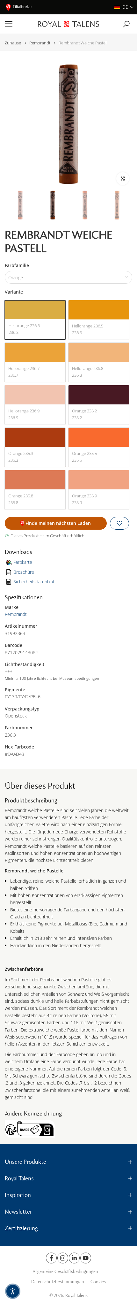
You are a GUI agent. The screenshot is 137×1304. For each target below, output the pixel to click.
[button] (124, 7)
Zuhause (13, 43)
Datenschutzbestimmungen (57, 1282)
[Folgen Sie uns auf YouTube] (85, 1258)
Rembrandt (39, 43)
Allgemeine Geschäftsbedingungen (65, 1271)
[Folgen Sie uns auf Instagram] (62, 1258)
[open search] (126, 24)
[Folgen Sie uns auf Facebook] (51, 1258)
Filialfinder (22, 7)
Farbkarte (22, 562)
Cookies (98, 1282)
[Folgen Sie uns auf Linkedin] (74, 1258)
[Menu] (19, 24)
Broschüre (23, 572)
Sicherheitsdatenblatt (34, 582)
